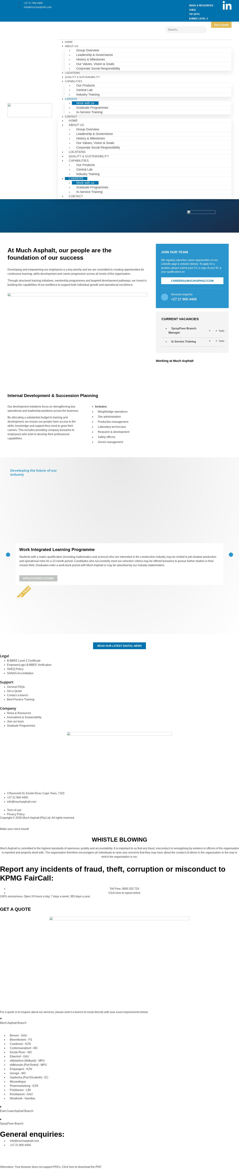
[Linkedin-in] (4, 1151)
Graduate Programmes (92, 107)
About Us (71, 46)
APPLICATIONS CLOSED (38, 578)
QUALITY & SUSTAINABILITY (82, 77)
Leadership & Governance (94, 55)
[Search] (168, 36)
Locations (72, 72)
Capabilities (73, 81)
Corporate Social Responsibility (98, 68)
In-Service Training (89, 112)
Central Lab (84, 90)
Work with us (85, 103)
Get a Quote (221, 24)
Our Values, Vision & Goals (95, 64)
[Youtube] (227, 15)
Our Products (85, 85)
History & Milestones (90, 59)
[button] (8, 555)
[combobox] (186, 29)
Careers (71, 99)
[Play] (192, 387)
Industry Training (88, 94)
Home (69, 42)
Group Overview (87, 50)
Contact (71, 116)
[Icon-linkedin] (227, 5)
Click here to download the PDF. (82, 1166)
